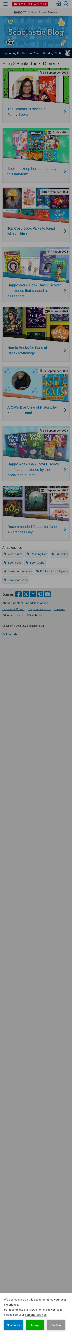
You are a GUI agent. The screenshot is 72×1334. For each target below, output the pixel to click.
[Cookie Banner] (36, 1313)
